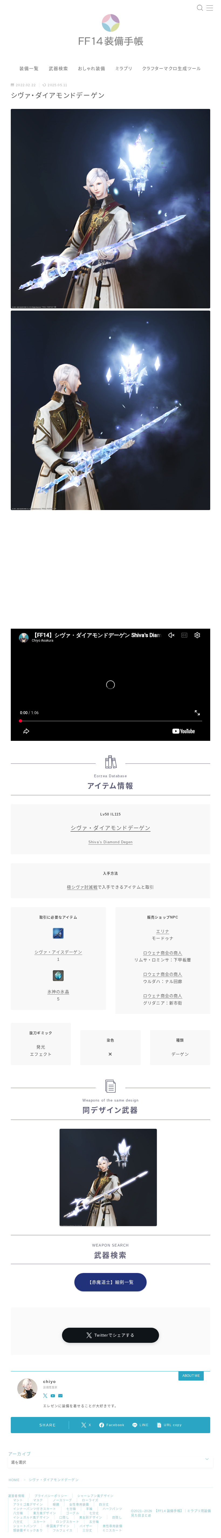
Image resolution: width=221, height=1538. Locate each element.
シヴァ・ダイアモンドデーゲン (111, 828)
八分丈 (18, 1521)
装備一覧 (29, 68)
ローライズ (90, 1500)
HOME (14, 1480)
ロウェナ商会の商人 (162, 953)
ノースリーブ (62, 1500)
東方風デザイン (44, 1513)
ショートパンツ (24, 1526)
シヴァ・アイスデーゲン (58, 952)
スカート (39, 1521)
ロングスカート (67, 1521)
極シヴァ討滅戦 (82, 887)
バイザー (86, 1526)
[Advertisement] (110, 573)
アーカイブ (19, 1454)
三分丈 (87, 1530)
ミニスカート (112, 1530)
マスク (38, 1500)
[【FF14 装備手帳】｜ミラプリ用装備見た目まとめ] (110, 27)
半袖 (89, 1509)
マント (18, 1500)
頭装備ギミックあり (28, 1530)
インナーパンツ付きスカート (34, 1509)
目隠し (117, 1517)
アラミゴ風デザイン (28, 1504)
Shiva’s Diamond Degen (110, 842)
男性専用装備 (112, 1526)
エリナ (162, 931)
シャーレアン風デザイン (95, 1496)
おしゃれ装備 (92, 68)
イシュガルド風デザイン (31, 1517)
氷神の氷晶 (58, 991)
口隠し (64, 1517)
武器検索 (58, 68)
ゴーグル (72, 1513)
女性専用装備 (79, 1504)
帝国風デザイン (57, 1526)
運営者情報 (16, 1496)
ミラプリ (123, 68)
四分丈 (104, 1504)
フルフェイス (62, 1530)
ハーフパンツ (112, 1509)
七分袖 (71, 1509)
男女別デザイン (90, 1517)
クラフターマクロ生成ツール (171, 68)
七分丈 (94, 1513)
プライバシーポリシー (50, 1496)
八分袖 (18, 1513)
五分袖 (94, 1521)
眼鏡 (56, 1504)
